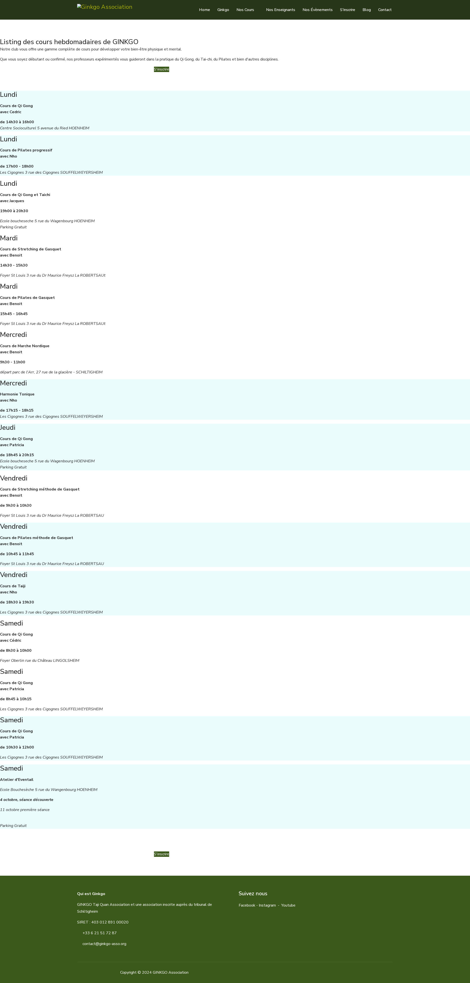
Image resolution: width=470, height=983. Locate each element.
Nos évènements (318, 9)
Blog (367, 9)
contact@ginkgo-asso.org (104, 943)
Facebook (247, 905)
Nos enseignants (280, 9)
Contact (385, 9)
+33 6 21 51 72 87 (99, 933)
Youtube (288, 905)
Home (204, 9)
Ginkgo (223, 9)
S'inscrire (347, 9)
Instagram (267, 905)
